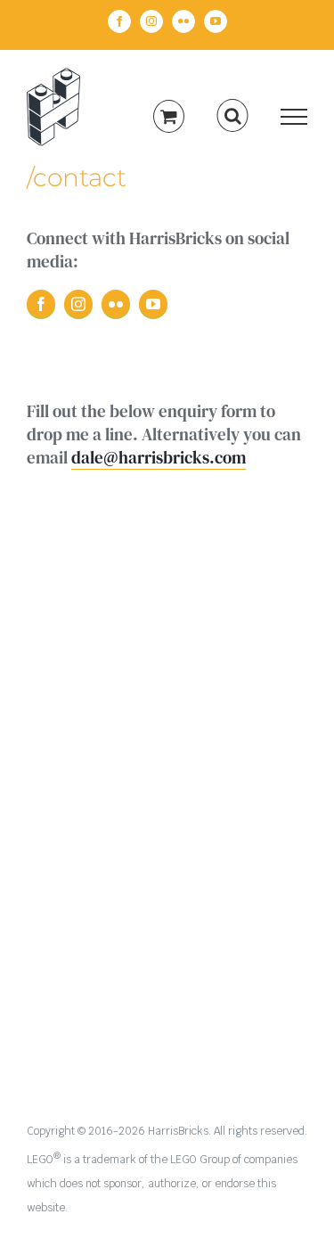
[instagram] (78, 304)
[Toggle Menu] (294, 117)
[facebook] (41, 304)
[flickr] (116, 304)
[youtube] (153, 304)
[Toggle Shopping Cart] (168, 116)
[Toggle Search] (232, 116)
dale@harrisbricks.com (158, 457)
